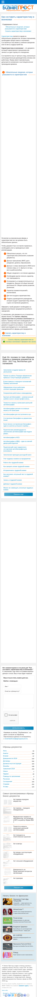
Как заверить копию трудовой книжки (16, 466)
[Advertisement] (18, 156)
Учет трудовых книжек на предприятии (17, 459)
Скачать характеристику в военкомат (18, 31)
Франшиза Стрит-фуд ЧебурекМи (20, 900)
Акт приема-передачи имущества (21, 800)
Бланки (5, 756)
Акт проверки (18, 878)
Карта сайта (5, 990)
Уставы (5, 786)
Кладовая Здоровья (20, 926)
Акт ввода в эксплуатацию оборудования (22, 853)
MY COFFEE (17, 935)
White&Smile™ (18, 909)
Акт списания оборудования (23, 861)
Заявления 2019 (9, 769)
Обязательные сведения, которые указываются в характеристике (17, 28)
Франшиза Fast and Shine (22, 944)
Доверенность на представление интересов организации (22, 871)
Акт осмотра (17, 844)
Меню (7, 2)
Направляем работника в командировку (17, 393)
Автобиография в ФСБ (11, 437)
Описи (5, 771)
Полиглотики (17, 918)
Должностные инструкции (12, 763)
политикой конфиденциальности (16, 739)
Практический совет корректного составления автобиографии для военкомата (15, 449)
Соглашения (7, 781)
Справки (6, 784)
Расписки (6, 779)
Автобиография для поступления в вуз (17, 414)
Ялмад (15, 952)
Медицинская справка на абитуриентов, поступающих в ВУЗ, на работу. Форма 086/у (23, 819)
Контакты (6, 993)
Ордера (6, 774)
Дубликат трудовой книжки (12, 484)
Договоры (6, 761)
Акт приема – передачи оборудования (21, 809)
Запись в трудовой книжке (12, 480)
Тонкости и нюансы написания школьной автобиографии (20, 828)
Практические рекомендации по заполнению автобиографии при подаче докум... (17, 431)
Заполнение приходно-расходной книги (17, 455)
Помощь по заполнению (11, 776)
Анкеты (5, 753)
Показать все (18, 887)
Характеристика (7, 36)
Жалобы (6, 766)
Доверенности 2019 (10, 758)
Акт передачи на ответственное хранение (22, 836)
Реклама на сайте (15, 993)
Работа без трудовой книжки (13, 462)
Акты (5, 751)
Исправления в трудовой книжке (14, 470)
